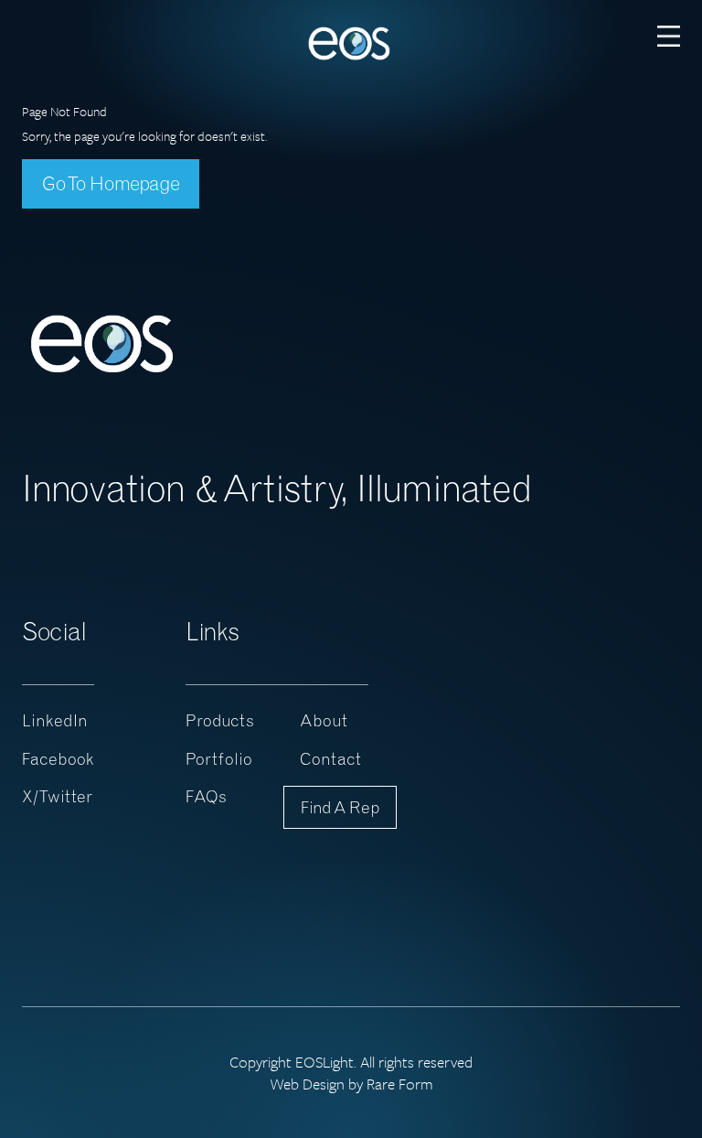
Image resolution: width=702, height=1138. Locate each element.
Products (220, 720)
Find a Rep (340, 807)
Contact (330, 758)
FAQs (206, 796)
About (323, 720)
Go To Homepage (110, 183)
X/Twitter (57, 796)
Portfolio (219, 758)
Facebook (58, 758)
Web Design (307, 1083)
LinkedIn (55, 720)
